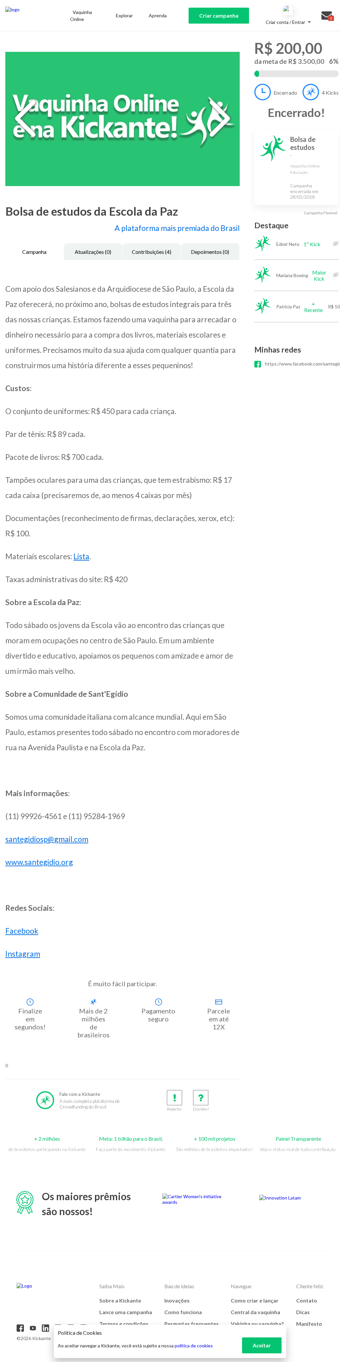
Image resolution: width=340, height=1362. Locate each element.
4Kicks (330, 92)
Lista (81, 556)
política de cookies (194, 1345)
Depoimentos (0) (210, 252)
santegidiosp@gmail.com (46, 839)
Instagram (22, 953)
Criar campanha (218, 15)
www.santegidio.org (39, 862)
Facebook (21, 930)
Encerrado (285, 92)
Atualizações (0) (93, 252)
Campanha (34, 252)
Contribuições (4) (151, 252)
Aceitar (262, 1345)
